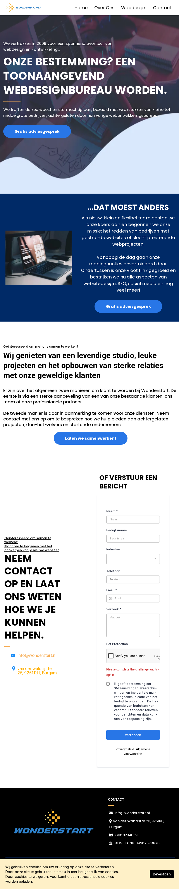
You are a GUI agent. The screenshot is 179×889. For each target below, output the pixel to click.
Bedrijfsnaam (116, 530)
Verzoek (113, 609)
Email (111, 590)
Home (81, 8)
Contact (162, 8)
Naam (112, 511)
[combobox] (133, 559)
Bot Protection (117, 644)
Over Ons (104, 8)
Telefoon (113, 571)
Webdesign (133, 8)
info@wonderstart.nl (36, 655)
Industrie (113, 549)
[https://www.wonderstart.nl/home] (24, 7)
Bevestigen (162, 874)
